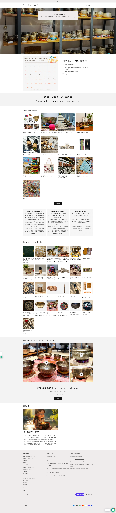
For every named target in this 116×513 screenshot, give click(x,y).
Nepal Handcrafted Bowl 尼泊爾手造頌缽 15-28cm (40, 313)
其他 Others (26, 198)
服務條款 (25, 482)
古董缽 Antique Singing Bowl (65, 132)
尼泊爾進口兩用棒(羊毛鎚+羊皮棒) (28, 331)
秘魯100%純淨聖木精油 (39, 277)
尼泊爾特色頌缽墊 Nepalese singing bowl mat (52, 278)
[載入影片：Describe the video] (81, 354)
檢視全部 (58, 203)
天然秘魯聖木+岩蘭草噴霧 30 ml (75, 278)
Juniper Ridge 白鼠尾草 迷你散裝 (63, 278)
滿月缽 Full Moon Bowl (28, 458)
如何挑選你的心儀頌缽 (31, 432)
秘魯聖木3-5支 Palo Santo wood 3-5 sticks (39, 259)
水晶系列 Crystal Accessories (83, 176)
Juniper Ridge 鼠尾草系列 (64, 155)
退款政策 (40, 510)
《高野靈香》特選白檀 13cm (87, 258)
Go (58, 398)
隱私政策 (44, 510)
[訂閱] (44, 494)
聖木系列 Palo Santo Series (47, 155)
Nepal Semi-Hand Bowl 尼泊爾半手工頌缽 (52, 259)
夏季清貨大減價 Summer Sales (30, 132)
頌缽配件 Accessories (28, 176)
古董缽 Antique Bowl (27, 460)
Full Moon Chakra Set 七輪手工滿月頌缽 (52, 313)
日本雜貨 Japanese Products (47, 176)
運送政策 (52, 510)
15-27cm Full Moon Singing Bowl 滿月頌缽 (28, 278)
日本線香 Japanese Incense (82, 155)
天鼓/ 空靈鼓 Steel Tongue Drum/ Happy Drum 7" (63, 313)
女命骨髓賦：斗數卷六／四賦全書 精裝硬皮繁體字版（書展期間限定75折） (28, 259)
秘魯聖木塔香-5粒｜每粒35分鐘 (28, 296)
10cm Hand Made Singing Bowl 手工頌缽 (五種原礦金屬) (75, 259)
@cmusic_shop (78, 456)
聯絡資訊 (57, 510)
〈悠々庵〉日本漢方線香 (86, 277)
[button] (38, 5)
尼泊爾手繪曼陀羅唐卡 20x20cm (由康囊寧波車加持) (28, 313)
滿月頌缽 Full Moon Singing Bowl (49, 132)
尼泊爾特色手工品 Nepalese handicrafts (65, 177)
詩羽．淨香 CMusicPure (29, 155)
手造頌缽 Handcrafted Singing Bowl (83, 133)
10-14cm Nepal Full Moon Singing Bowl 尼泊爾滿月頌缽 (63, 259)
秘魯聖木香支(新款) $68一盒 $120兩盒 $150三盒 (87, 296)
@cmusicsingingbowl (79, 459)
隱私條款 (25, 487)
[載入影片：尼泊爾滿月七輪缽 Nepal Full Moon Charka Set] (46, 362)
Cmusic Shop (28, 510)
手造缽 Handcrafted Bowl (28, 462)
